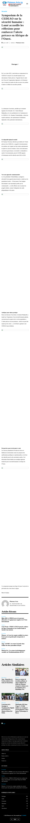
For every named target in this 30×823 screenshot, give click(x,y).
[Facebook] (9, 67)
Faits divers (4, 677)
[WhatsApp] (20, 67)
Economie (4, 616)
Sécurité (4, 11)
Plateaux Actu (20, 42)
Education (4, 702)
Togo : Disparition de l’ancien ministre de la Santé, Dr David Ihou (7, 680)
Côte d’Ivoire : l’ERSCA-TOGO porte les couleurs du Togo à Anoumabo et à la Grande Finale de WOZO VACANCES (15, 628)
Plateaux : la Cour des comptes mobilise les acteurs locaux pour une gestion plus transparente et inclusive (15, 636)
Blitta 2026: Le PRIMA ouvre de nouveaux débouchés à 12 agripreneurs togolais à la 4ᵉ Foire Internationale (14, 619)
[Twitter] (13, 67)
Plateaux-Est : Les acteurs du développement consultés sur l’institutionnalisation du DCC (13, 651)
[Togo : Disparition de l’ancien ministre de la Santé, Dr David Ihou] (8, 672)
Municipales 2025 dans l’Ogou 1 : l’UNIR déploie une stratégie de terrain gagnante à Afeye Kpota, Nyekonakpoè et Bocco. (21, 709)
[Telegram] (15, 819)
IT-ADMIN (24, 815)
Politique (3, 641)
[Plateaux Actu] (5, 604)
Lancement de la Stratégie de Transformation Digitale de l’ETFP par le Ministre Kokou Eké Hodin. (8, 709)
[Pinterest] (16, 67)
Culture (3, 625)
